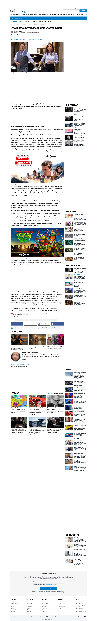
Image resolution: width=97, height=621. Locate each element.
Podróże (29, 611)
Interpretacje (13, 609)
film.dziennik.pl (18, 24)
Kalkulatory (78, 599)
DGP (62, 8)
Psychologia (60, 609)
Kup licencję (25, 314)
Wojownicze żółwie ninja (49, 320)
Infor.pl (12, 601)
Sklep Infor (13, 611)
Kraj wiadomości (59, 393)
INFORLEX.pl (55, 8)
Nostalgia (21, 21)
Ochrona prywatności (51, 616)
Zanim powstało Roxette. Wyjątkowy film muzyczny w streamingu (19, 367)
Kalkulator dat (78, 601)
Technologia (29, 603)
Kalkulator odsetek (79, 608)
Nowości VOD (19, 18)
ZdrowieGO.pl (69, 8)
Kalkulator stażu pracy (80, 605)
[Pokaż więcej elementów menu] (86, 15)
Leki (58, 605)
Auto (28, 601)
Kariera (33, 616)
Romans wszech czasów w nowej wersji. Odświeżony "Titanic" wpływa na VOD (18, 348)
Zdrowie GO (27, 21)
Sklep (85, 8)
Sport (28, 608)
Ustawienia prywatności (75, 616)
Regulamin (40, 616)
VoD (26, 320)
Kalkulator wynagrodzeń (81, 611)
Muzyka (43, 611)
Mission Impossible (34, 320)
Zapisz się (48, 589)
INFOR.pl (41, 8)
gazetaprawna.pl (78, 8)
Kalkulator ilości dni (79, 603)
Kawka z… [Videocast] (36, 21)
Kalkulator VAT (79, 606)
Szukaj (84, 10)
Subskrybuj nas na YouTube (20, 39)
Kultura (43, 613)
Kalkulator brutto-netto (80, 609)
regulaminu (49, 584)
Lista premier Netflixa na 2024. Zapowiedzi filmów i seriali (55, 347)
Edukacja (44, 605)
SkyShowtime (19, 320)
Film (12, 18)
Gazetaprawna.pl (14, 603)
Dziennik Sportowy (46, 21)
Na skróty (13, 599)
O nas (19, 616)
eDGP (12, 605)
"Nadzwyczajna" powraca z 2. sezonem (36, 347)
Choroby (59, 608)
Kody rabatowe (45, 603)
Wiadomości (29, 606)
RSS (85, 616)
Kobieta (43, 601)
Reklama (26, 616)
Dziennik (12, 24)
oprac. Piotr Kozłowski (26, 32)
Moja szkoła (44, 606)
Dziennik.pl (30, 599)
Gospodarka (29, 605)
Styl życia (59, 611)
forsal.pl (48, 8)
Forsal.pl (12, 606)
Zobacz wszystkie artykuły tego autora (20, 364)
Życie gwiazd (44, 608)
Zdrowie (29, 609)
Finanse (59, 603)
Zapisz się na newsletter (37, 39)
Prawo (59, 601)
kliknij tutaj (56, 593)
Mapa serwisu (63, 616)
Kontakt (13, 616)
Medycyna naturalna (62, 606)
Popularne (49, 393)
